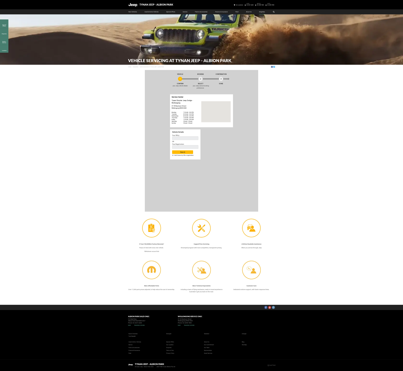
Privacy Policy (170, 353)
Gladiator (206, 333)
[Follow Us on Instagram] (273, 307)
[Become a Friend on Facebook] (265, 307)
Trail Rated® (131, 336)
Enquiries (262, 12)
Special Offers (170, 12)
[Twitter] (274, 67)
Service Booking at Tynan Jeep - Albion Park (152, 66)
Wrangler (168, 333)
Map (129, 325)
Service (185, 12)
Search (273, 11)
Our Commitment (209, 345)
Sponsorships (208, 350)
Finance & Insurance (221, 12)
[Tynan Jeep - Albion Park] (133, 4)
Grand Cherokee (132, 333)
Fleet (236, 12)
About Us (249, 12)
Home (129, 66)
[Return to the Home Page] (131, 365)
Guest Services (208, 353)
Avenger (244, 333)
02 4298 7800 (260, 5)
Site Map (244, 345)
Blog (243, 342)
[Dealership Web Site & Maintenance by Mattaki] (271, 365)
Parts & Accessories (201, 12)
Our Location (169, 345)
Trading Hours (139, 325)
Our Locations (239, 5)
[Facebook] (272, 67)
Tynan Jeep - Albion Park (156, 4)
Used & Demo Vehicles (152, 12)
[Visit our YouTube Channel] (269, 307)
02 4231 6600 (250, 5)
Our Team (206, 347)
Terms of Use (170, 350)
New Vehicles (132, 12)
